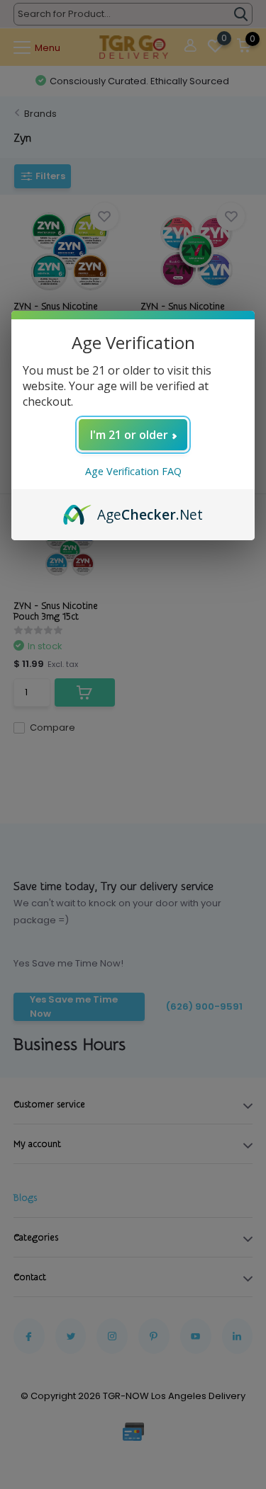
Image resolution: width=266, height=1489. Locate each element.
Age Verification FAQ (133, 471)
